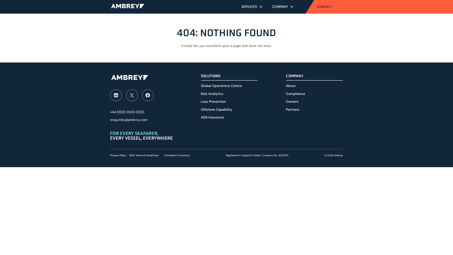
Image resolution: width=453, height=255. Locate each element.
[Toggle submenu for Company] (291, 6)
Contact (324, 7)
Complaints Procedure (177, 155)
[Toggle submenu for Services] (260, 6)
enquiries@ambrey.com (129, 120)
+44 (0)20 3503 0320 (127, 112)
